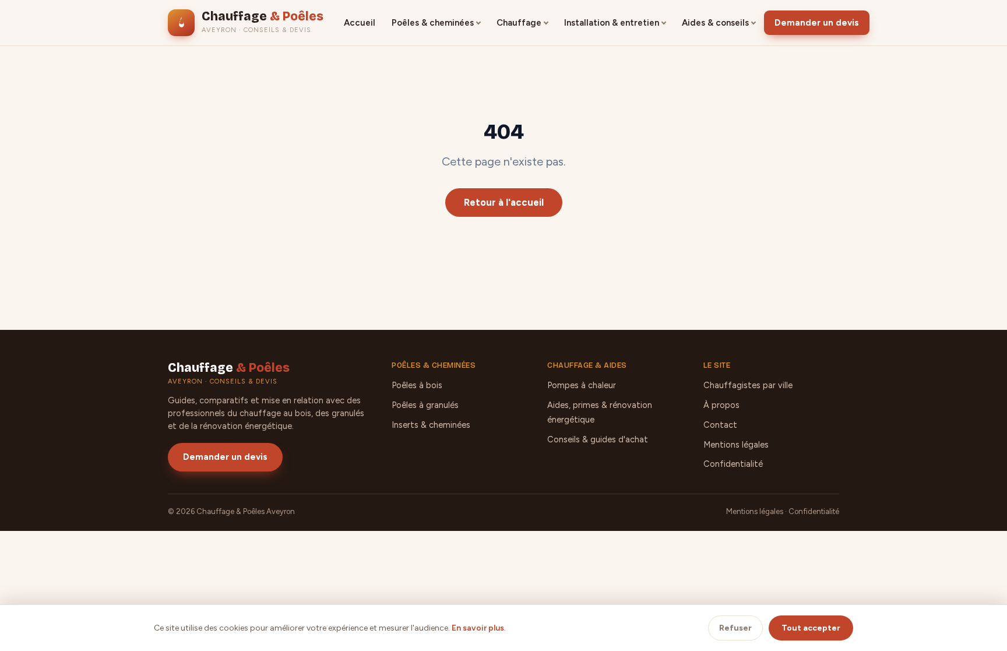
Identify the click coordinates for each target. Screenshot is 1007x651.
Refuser (735, 628)
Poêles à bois (417, 385)
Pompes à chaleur (581, 385)
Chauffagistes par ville (748, 385)
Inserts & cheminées (431, 425)
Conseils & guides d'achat (597, 439)
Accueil (359, 22)
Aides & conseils (715, 22)
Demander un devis (816, 22)
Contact (720, 425)
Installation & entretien (611, 22)
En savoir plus (478, 628)
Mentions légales (736, 444)
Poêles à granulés (425, 405)
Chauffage (519, 22)
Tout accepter (810, 628)
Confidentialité (733, 464)
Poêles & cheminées (433, 22)
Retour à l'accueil (504, 202)
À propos (721, 405)
